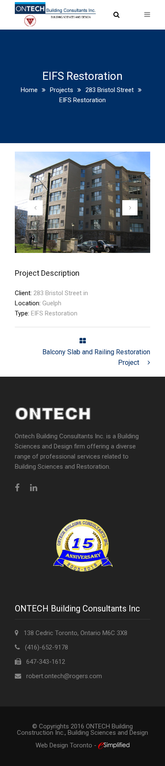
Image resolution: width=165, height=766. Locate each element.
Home (29, 90)
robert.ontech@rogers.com (64, 676)
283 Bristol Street (109, 90)
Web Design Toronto (65, 745)
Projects (61, 90)
